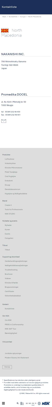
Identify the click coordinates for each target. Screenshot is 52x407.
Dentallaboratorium (12, 189)
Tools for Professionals (14, 209)
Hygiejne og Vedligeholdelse (16, 194)
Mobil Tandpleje (11, 172)
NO (30, 403)
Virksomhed (7, 342)
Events (7, 234)
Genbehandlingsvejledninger (16, 261)
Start (4, 17)
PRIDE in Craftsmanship (14, 324)
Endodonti (9, 181)
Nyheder (8, 225)
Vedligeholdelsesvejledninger (16, 265)
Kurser (7, 229)
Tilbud (7, 250)
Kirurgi (7, 185)
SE (27, 403)
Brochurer (9, 274)
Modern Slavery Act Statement (17, 358)
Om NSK (8, 320)
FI (35, 403)
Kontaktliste (13, 17)
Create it (8, 205)
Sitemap (7, 367)
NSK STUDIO (10, 214)
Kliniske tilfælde (11, 283)
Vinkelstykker (10, 163)
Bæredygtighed (11, 333)
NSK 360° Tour (10, 329)
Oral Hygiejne (10, 176)
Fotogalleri (9, 238)
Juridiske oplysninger (13, 353)
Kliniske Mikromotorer (13, 168)
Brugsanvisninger (11, 287)
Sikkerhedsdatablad (13, 296)
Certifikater (9, 291)
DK (33, 403)
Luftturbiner (9, 159)
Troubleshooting (11, 270)
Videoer (8, 278)
